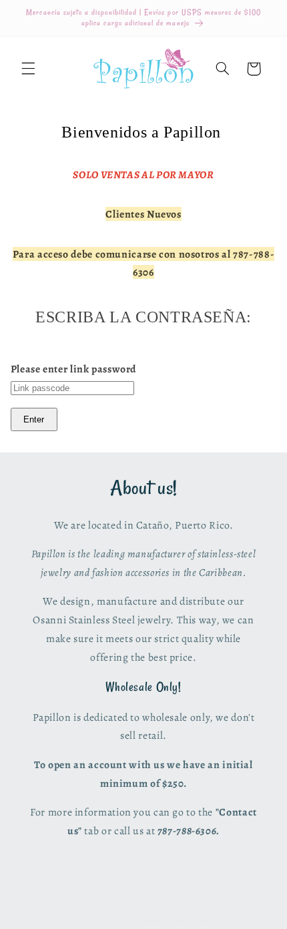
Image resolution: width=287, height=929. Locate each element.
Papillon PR (121, 920)
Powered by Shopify (178, 920)
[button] (28, 68)
